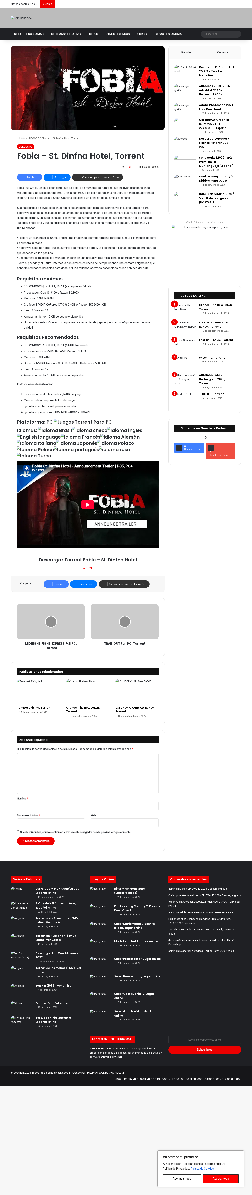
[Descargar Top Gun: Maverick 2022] (21, 957)
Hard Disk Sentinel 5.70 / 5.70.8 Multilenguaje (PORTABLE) (216, 198)
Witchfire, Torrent (212, 358)
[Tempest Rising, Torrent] (38, 691)
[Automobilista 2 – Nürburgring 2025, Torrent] (185, 380)
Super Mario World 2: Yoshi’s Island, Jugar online (134, 926)
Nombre (22, 798)
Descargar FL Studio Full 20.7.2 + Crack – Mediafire (216, 71)
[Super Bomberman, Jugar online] (100, 981)
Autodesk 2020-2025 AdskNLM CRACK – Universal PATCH (214, 90)
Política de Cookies (202, 1168)
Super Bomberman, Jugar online (137, 976)
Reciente (222, 52)
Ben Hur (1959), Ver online (53, 986)
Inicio (22, 138)
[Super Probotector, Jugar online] (100, 964)
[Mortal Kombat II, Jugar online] (100, 946)
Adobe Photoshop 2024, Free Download (216, 107)
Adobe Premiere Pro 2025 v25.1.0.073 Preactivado (207, 912)
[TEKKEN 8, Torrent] (185, 399)
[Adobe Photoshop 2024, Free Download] (185, 109)
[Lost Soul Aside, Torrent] (185, 345)
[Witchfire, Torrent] (185, 363)
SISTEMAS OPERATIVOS (66, 34)
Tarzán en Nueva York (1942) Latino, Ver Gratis (55, 938)
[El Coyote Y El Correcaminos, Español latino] (21, 907)
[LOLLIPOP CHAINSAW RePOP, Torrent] (137, 691)
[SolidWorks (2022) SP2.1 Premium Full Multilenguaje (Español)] (185, 162)
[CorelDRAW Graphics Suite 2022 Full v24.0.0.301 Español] (185, 123)
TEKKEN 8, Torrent (211, 394)
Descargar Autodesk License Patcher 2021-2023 (215, 143)
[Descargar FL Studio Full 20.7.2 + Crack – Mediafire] (185, 72)
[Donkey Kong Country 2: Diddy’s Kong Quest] (185, 182)
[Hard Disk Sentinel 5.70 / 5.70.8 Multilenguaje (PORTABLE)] (185, 198)
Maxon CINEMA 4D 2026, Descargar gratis (203, 888)
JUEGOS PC (34, 138)
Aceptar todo (221, 1178)
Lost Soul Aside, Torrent (216, 340)
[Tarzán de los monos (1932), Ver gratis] (21, 973)
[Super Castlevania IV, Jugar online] (100, 999)
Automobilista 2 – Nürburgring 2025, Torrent (212, 379)
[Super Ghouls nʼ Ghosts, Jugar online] (100, 1016)
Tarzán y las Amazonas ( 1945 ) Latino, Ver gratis (57, 920)
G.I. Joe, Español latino (51, 1003)
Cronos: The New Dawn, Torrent (83, 709)
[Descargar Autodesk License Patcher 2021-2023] (185, 143)
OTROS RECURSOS (118, 34)
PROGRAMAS (35, 34)
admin (171, 888)
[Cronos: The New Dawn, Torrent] (87, 691)
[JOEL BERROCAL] (22, 18)
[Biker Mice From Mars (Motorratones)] (100, 894)
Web (93, 815)
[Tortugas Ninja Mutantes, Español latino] (21, 1022)
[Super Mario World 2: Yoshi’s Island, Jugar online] (100, 929)
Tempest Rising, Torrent (34, 708)
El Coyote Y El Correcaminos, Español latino (55, 905)
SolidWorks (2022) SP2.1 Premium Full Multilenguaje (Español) (216, 162)
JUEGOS (93, 34)
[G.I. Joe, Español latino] (21, 1007)
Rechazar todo (182, 1178)
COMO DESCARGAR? (169, 34)
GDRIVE (88, 568)
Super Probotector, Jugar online (137, 959)
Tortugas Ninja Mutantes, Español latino (53, 1020)
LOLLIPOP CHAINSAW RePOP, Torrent (135, 709)
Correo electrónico (28, 815)
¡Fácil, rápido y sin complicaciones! (204, 222)
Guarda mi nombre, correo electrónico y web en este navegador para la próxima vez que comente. (75, 832)
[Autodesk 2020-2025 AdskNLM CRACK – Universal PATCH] (185, 91)
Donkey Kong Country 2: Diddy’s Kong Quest (216, 179)
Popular (186, 52)
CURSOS (142, 34)
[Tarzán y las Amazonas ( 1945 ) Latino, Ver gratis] (21, 923)
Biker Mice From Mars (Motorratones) (129, 891)
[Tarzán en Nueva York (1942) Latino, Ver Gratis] (21, 941)
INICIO (17, 34)
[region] (201, 1168)
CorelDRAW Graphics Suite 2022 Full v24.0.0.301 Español (214, 124)
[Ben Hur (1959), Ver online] (21, 991)
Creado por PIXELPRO (84, 1072)
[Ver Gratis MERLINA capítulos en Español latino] (21, 893)
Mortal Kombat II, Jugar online (136, 941)
